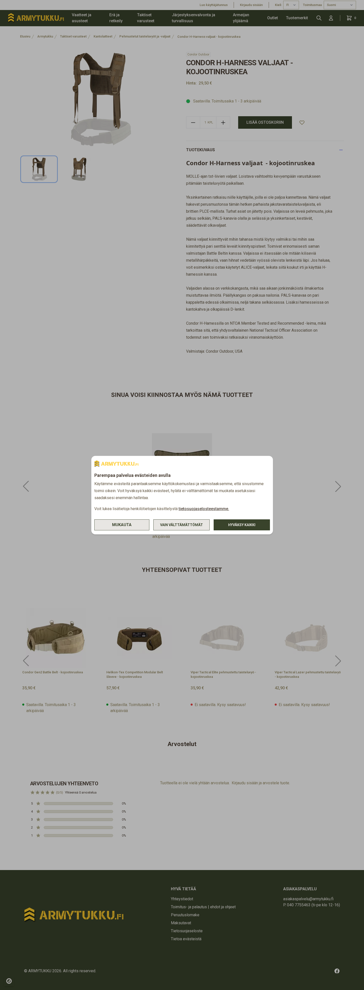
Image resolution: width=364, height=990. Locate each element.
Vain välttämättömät (181, 525)
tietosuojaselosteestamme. (204, 508)
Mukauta (122, 524)
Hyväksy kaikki (241, 525)
